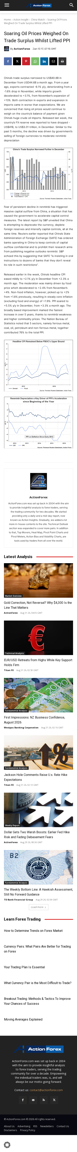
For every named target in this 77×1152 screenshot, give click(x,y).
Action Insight (20, 19)
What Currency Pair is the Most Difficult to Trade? (37, 983)
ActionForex (22, 49)
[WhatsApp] (35, 61)
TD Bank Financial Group (18, 899)
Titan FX (9, 670)
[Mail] (33, 1100)
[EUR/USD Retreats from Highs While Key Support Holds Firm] (38, 638)
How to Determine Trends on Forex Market (33, 931)
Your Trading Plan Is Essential (24, 967)
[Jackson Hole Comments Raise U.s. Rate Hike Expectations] (38, 752)
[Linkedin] (44, 61)
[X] (17, 61)
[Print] (62, 61)
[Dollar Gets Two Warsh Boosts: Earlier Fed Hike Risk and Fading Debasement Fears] (38, 810)
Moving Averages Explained (23, 1019)
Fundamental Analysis (16, 710)
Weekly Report (12, 825)
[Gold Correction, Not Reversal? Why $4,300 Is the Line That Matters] (38, 580)
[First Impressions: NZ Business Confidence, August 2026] (38, 695)
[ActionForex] (7, 48)
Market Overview (13, 596)
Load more (37, 907)
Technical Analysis (14, 653)
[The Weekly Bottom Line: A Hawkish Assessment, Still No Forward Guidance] (38, 867)
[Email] (53, 61)
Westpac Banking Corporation (21, 727)
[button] (7, 1145)
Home (7, 19)
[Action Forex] (38, 5)
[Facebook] (8, 61)
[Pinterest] (26, 61)
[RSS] (44, 1100)
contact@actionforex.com (46, 1090)
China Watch (38, 19)
